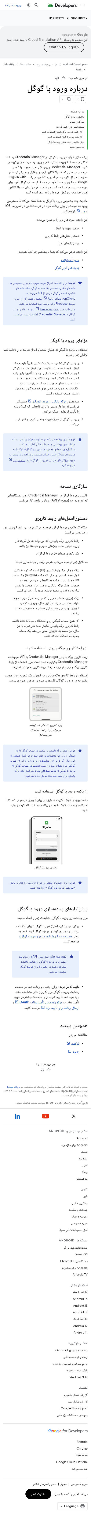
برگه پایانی (59, 401)
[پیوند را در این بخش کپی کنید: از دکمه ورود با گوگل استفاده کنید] (30, 791)
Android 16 (80, 1299)
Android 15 (80, 1305)
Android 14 (80, 1312)
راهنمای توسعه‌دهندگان (75, 1357)
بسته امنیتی (19, 460)
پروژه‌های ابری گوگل (66, 268)
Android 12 (80, 1326)
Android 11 (80, 1332)
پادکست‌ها (82, 1178)
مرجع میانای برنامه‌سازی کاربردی (70, 1363)
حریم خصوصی (79, 1223)
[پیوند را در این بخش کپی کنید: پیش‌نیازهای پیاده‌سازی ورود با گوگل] (13, 909)
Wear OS (82, 1254)
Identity (56, 18)
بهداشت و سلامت (78, 1210)
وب (83, 211)
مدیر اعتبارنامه (70, 260)
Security (79, 18)
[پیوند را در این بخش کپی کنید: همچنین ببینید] (56, 1025)
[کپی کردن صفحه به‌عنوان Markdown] (69, 99)
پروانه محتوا (13, 1087)
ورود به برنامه (13, 5)
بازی (85, 1196)
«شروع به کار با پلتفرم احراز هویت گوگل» (45, 936)
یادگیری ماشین (80, 1203)
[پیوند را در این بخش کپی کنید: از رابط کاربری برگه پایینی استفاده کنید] (22, 648)
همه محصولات (80, 1469)
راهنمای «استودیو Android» (71, 1350)
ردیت (75, 1051)
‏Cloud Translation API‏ (45, 40)
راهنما (79, 69)
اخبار (85, 1165)
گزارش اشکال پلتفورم (76, 1395)
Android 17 (80, 1292)
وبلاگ (84, 1172)
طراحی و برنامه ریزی (47, 64)
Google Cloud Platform (72, 1462)
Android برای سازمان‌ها (74, 1145)
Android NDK (79, 1377)
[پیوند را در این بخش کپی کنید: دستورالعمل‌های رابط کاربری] (30, 518)
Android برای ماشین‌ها (75, 1268)
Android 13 (80, 1319)
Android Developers (75, 64)
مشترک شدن (38, 1494)
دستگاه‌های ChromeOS (74, 1261)
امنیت (84, 1152)
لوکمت (75, 1043)
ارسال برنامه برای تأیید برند (62, 1008)
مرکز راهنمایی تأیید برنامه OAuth (40, 1002)
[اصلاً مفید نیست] (57, 78)
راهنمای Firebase (50, 309)
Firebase (82, 1455)
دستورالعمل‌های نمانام (44, 1484)
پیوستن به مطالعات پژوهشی (72, 1415)
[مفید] (63, 78)
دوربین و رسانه (79, 1216)
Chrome (82, 1448)
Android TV (80, 1274)
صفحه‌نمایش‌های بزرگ (76, 1247)
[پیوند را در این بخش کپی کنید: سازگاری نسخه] (55, 486)
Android (82, 1138)
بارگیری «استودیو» (77, 1370)
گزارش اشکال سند (78, 1401)
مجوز (64, 1484)
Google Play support (74, 1408)
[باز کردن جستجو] (36, 5)
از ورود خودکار (42, 401)
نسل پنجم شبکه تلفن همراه (73, 1230)
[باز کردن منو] (82, 5)
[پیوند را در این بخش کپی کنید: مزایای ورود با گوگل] (45, 340)
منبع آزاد (83, 1158)
